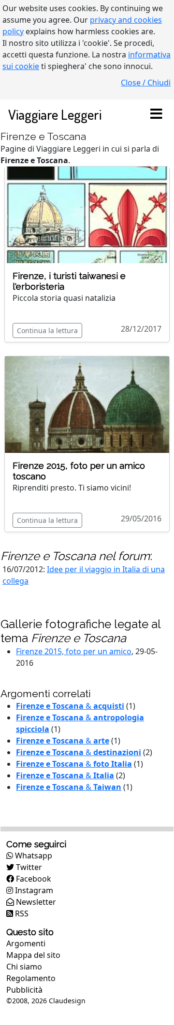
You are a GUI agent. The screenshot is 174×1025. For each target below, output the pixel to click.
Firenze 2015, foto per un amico (73, 651)
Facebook (32, 878)
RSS (21, 913)
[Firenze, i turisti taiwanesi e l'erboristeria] (87, 214)
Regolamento (31, 978)
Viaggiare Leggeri (55, 114)
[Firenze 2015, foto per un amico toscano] (87, 404)
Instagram (33, 890)
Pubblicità (24, 989)
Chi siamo (24, 966)
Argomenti (25, 943)
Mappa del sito (33, 955)
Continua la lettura (47, 330)
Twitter (28, 867)
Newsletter (35, 902)
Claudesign (67, 1000)
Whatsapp (32, 855)
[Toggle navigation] (156, 114)
